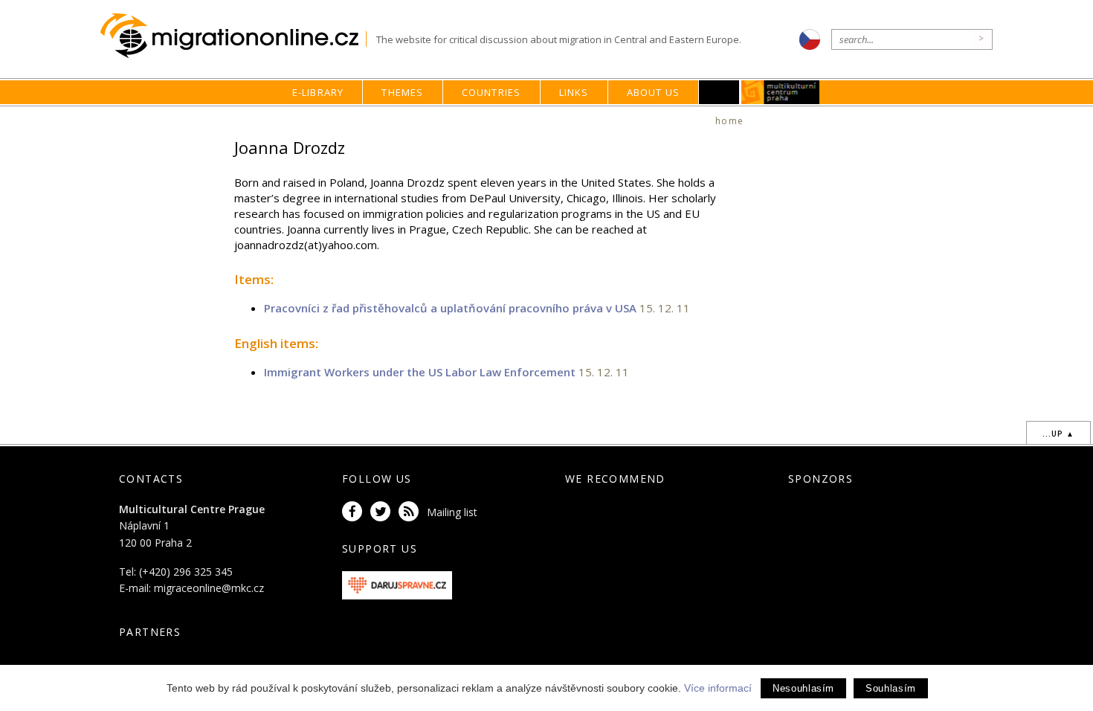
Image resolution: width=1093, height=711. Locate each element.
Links (574, 92)
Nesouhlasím (803, 688)
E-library (318, 92)
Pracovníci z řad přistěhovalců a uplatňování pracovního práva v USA (450, 307)
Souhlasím (890, 688)
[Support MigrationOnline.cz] (397, 584)
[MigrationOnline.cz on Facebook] (354, 512)
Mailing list (452, 512)
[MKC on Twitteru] (383, 512)
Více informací (718, 688)
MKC (781, 92)
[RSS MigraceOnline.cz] (411, 512)
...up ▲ (1058, 433)
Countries (491, 92)
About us (653, 92)
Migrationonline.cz (233, 36)
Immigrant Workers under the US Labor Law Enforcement (419, 371)
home (729, 121)
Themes (402, 92)
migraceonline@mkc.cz (209, 588)
